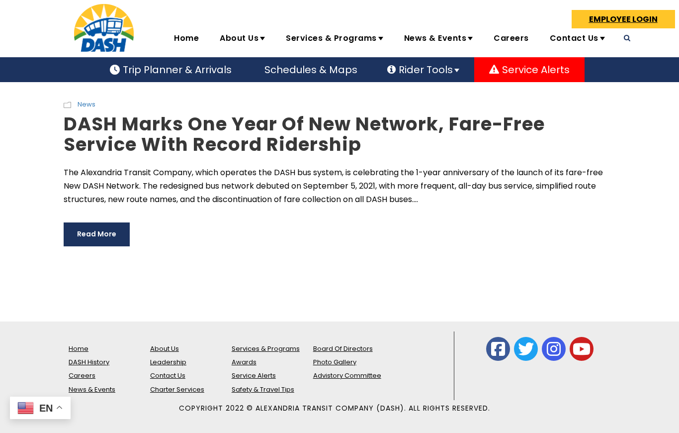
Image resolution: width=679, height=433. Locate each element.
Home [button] (186, 38)
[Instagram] (554, 349)
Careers (511, 38)
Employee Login (623, 19)
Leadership (168, 362)
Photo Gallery (334, 362)
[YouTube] (582, 349)
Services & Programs (331, 38)
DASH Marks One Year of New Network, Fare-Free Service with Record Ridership (304, 134)
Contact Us (574, 38)
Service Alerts (254, 375)
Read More (96, 234)
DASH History (89, 362)
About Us (239, 38)
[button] (534, 70)
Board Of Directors (343, 348)
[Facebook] (498, 349)
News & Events (435, 38)
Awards (244, 362)
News (86, 104)
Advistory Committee (347, 375)
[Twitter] (526, 349)
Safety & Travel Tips (263, 389)
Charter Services (177, 389)
